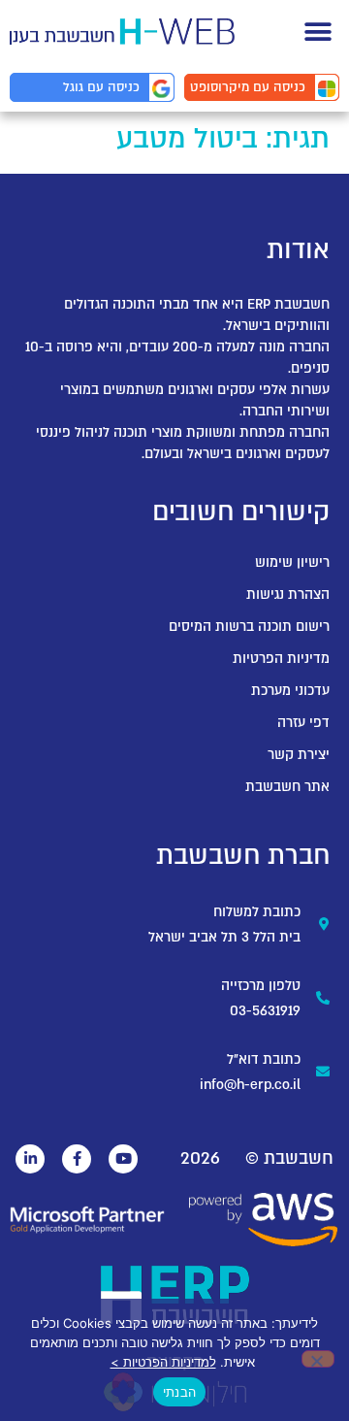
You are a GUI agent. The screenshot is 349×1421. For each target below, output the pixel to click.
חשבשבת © (289, 1158)
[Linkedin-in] (30, 1158)
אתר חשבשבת (287, 786)
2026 (200, 1158)
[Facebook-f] (76, 1158)
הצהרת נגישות (288, 594)
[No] (317, 1359)
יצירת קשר (299, 754)
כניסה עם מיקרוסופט (247, 87)
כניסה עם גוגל (101, 87)
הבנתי (179, 1392)
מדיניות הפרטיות (281, 658)
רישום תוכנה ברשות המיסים (249, 626)
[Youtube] (123, 1158)
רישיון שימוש (292, 562)
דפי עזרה (303, 722)
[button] (317, 31)
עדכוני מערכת (290, 690)
